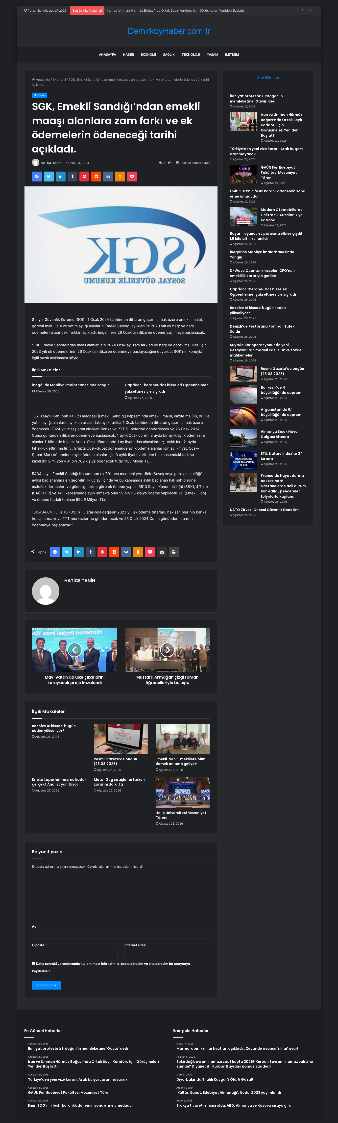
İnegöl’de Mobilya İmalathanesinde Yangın (71, 385)
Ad (35, 926)
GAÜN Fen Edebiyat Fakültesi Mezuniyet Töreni (279, 172)
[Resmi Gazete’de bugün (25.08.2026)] (121, 739)
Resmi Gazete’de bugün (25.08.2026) (115, 761)
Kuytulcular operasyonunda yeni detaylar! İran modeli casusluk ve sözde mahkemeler (266, 350)
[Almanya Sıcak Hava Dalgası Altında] (243, 438)
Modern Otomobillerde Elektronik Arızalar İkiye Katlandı (282, 215)
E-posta (39, 945)
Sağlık (169, 54)
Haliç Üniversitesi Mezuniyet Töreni (181, 815)
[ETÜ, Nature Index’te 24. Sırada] (243, 460)
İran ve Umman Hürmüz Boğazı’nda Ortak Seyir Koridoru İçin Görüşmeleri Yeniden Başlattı (281, 125)
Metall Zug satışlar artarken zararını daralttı (119, 782)
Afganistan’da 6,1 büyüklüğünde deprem (281, 412)
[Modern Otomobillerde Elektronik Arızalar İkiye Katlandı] (243, 216)
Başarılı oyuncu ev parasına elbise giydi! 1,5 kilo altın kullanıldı (266, 236)
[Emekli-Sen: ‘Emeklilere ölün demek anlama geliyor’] (183, 739)
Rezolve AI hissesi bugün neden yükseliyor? (54, 728)
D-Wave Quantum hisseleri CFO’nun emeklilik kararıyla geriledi (262, 273)
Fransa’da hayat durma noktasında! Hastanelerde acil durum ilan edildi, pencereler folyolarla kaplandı (283, 486)
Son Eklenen (268, 77)
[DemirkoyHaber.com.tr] (169, 31)
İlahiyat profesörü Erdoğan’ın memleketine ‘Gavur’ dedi (256, 99)
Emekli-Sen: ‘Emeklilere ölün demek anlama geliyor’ (180, 761)
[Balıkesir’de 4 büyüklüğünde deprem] (243, 394)
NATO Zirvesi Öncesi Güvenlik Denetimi (265, 509)
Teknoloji (191, 54)
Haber (128, 54)
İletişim (232, 54)
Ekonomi (148, 54)
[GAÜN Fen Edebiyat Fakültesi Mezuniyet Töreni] (243, 174)
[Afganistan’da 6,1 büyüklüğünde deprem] (243, 416)
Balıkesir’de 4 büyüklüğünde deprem (281, 390)
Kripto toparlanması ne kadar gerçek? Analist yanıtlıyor (59, 782)
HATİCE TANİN (51, 163)
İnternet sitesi (135, 945)
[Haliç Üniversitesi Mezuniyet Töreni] (183, 792)
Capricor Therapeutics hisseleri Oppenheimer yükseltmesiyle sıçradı (263, 292)
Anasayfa (107, 54)
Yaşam (212, 54)
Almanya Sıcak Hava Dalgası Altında (279, 434)
